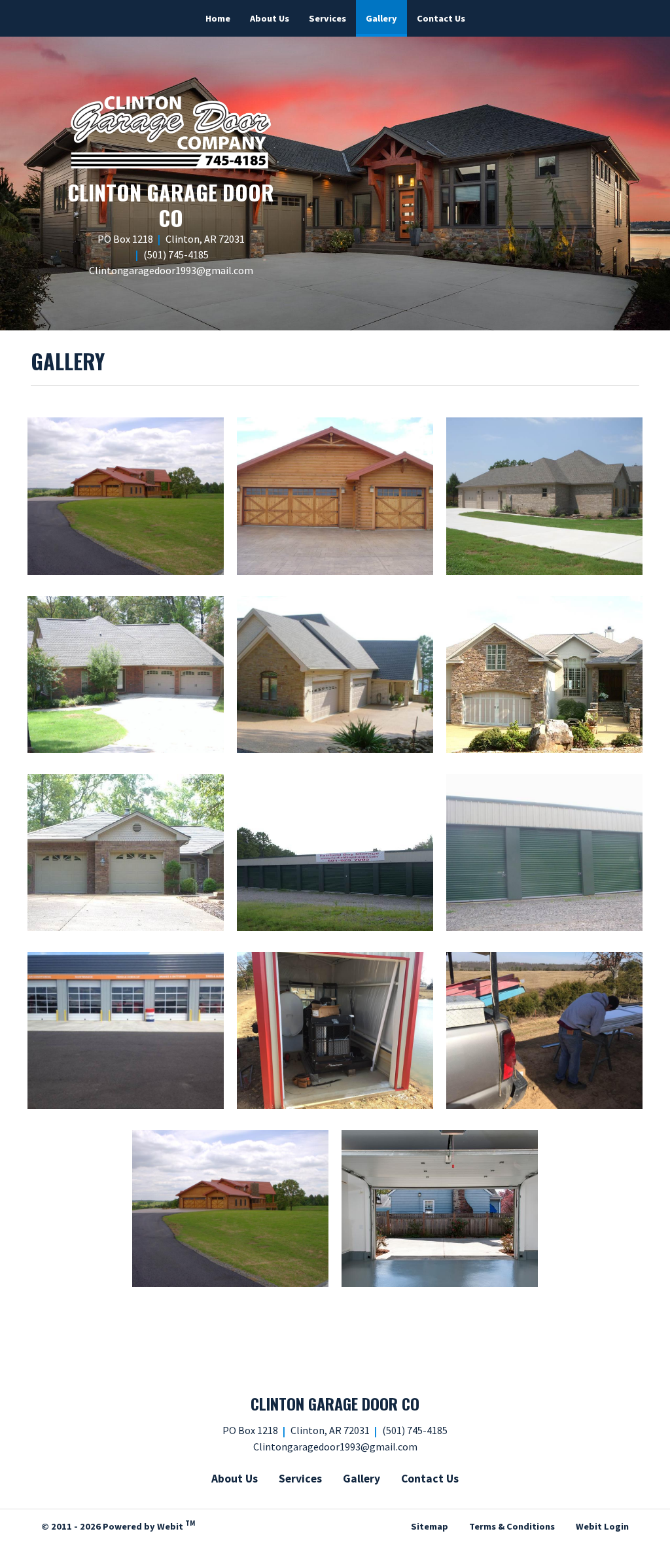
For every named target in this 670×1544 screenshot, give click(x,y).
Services (327, 18)
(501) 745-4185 (176, 254)
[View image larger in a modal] (125, 495)
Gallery (386, 18)
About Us (269, 18)
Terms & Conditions (512, 1526)
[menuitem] (218, 18)
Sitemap (429, 1526)
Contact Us (441, 18)
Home (217, 18)
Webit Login (602, 1526)
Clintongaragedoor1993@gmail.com (171, 270)
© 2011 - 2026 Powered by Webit (118, 1525)
